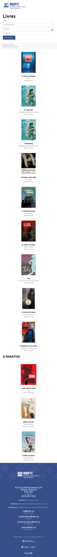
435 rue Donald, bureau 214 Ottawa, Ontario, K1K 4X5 (28, 490)
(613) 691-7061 (28, 496)
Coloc (41, 537)
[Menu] (52, 30)
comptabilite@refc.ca (28, 516)
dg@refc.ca (28, 511)
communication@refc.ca (28, 522)
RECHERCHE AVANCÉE (9, 44)
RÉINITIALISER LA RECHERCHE (11, 46)
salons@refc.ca (28, 527)
